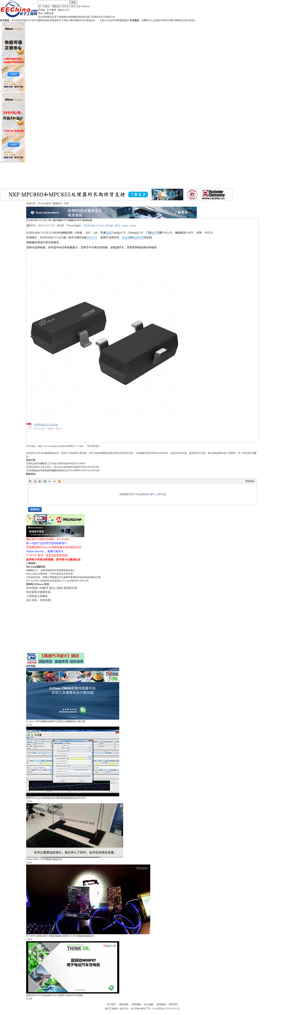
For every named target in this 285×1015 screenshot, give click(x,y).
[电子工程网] (19, 16)
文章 (54, 16)
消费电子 (146, 20)
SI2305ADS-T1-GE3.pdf (46, 424)
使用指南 (136, 1004)
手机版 (41, 10)
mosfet (125, 225)
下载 (59, 16)
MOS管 (109, 225)
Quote (50, 481)
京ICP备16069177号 (141, 1008)
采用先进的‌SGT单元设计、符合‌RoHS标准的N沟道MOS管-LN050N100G (63, 467)
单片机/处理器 (19, 20)
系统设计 (91, 20)
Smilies (59, 481)
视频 (73, 16)
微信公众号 (63, 10)
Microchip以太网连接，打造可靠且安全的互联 (49, 573)
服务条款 (124, 1004)
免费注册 (49, 13)
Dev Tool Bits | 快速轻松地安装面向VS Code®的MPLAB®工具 (57, 580)
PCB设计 (65, 20)
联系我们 (173, 1004)
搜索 (73, 2)
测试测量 (74, 20)
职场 (77, 16)
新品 (49, 16)
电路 (63, 16)
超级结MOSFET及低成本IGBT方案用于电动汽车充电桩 (54, 995)
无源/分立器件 (106, 20)
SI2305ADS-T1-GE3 (94, 225)
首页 (40, 16)
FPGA (29, 20)
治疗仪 (65, 6)
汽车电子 (165, 20)
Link (45, 481)
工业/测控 (156, 20)
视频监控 (56, 6)
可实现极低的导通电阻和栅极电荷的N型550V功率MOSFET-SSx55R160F (63, 470)
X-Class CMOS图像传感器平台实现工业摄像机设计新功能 (55, 721)
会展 (87, 16)
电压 (154, 232)
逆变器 (126, 237)
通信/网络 (175, 20)
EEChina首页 (44, 203)
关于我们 (111, 1004)
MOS (117, 225)
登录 (40, 13)
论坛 (100, 16)
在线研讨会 (109, 16)
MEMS (82, 20)
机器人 (192, 20)
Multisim (85, 6)
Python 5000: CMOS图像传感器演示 (44, 859)
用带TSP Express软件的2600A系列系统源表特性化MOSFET (56, 798)
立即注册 (161, 494)
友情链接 (161, 1004)
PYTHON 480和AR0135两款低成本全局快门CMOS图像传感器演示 (60, 936)
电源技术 (47, 20)
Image (40, 481)
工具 (91, 16)
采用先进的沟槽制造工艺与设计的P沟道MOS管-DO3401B (55, 463)
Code (54, 481)
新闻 (45, 16)
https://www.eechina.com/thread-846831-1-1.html (60, 446)
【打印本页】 (93, 446)
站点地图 (148, 1004)
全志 (78, 6)
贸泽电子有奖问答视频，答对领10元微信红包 (53, 559)
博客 (96, 16)
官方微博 (51, 10)
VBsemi (70, 225)
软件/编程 (37, 20)
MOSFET (92, 237)
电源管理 (138, 237)
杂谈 (82, 16)
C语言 (72, 6)
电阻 (108, 232)
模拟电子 (56, 20)
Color (35, 481)
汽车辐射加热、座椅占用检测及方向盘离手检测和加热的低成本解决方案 (63, 577)
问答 (68, 16)
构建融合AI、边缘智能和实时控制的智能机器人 (50, 570)
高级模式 (250, 481)
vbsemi (133, 225)
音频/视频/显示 (121, 20)
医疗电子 (184, 20)
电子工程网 (111, 1008)
